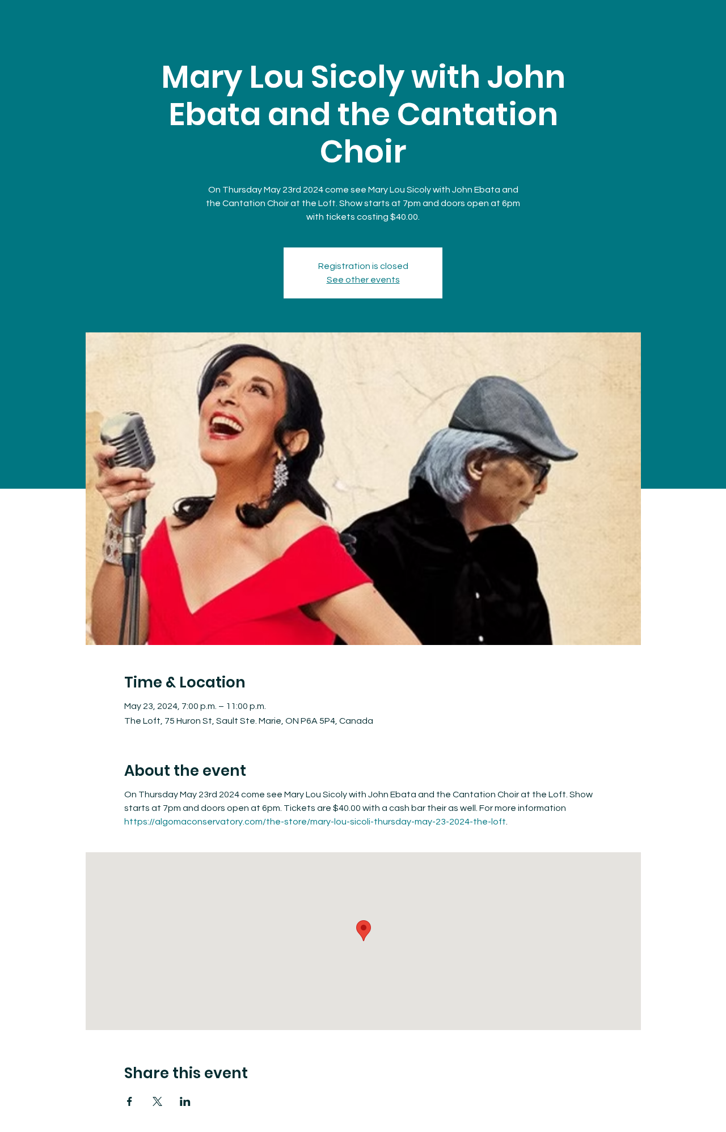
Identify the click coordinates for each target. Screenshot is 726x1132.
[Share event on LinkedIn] (185, 1101)
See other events (363, 279)
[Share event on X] (157, 1101)
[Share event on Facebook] (129, 1101)
